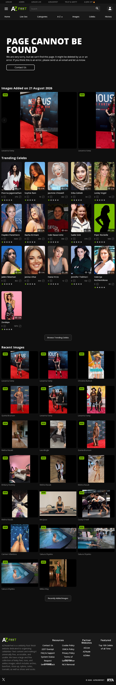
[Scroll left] (4, 120)
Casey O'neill (83, 519)
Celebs (92, 16)
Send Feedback (48, 664)
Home (7, 16)
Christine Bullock (85, 381)
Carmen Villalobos (9, 554)
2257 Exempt (48, 649)
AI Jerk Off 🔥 (89, 2)
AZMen (21, 2)
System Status (48, 656)
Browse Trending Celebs (58, 337)
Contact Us (20, 67)
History (108, 16)
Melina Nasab (7, 450)
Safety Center (68, 660)
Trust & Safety (71, 2)
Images (75, 16)
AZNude (9, 2)
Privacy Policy (68, 653)
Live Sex (23, 16)
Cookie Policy (68, 645)
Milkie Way (44, 589)
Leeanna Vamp (8, 150)
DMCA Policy (68, 649)
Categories (42, 16)
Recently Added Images (58, 598)
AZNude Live (36, 2)
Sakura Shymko (46, 554)
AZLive (87, 647)
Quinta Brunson (8, 415)
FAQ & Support (48, 653)
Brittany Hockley (8, 485)
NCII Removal (68, 664)
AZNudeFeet (53, 2)
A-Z (59, 16)
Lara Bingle (44, 450)
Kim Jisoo (43, 519)
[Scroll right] (112, 120)
